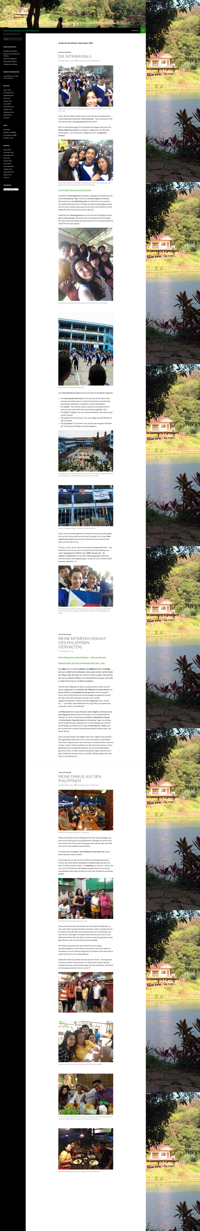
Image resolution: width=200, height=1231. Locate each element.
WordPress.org (8, 138)
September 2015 (8, 95)
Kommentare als (9, 135)
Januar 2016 (7, 90)
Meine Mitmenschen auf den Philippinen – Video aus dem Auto (82, 657)
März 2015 (6, 98)
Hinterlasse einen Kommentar (88, 61)
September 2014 (8, 112)
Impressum (135, 30)
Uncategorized (64, 52)
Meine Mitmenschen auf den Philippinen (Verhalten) (82, 642)
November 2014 (8, 106)
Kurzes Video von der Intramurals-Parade (74, 190)
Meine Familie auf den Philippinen (79, 778)
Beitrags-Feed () (9, 132)
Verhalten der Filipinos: (10, 64)
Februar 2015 (7, 101)
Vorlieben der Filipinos (10, 51)
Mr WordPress (8, 76)
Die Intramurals (74, 56)
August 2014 (7, 115)
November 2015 (8, 93)
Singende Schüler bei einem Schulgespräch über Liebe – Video (81, 663)
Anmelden (6, 129)
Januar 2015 (7, 104)
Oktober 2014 (7, 109)
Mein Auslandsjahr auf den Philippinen (21, 30)
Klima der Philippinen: (10, 59)
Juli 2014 (6, 118)
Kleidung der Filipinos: (10, 61)
